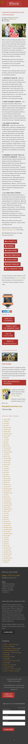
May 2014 (6, 541)
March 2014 (7, 546)
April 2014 (6, 544)
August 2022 (7, 419)
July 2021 (6, 438)
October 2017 (7, 480)
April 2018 (6, 474)
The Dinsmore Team (14, 269)
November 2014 (8, 529)
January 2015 (7, 525)
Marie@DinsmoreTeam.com (12, 406)
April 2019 (6, 472)
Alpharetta (11, 241)
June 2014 (6, 539)
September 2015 (8, 509)
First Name (5, 715)
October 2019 (7, 462)
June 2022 (6, 423)
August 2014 (7, 535)
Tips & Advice (18, 278)
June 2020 (6, 454)
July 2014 (6, 537)
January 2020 (7, 460)
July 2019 (6, 466)
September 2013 (8, 558)
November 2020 (8, 452)
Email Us (10, 342)
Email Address (7, 709)
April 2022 (6, 425)
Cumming (10, 246)
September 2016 (8, 493)
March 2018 (7, 476)
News (5, 658)
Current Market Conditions (11, 648)
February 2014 (7, 548)
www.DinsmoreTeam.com (8, 230)
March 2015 (7, 521)
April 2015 (6, 519)
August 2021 (7, 435)
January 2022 (7, 429)
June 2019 (6, 468)
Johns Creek (12, 260)
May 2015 (6, 517)
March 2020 (7, 456)
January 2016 (7, 501)
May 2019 (6, 470)
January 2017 (7, 486)
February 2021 (7, 448)
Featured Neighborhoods (10, 650)
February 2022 (7, 427)
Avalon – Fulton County (10, 644)
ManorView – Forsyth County (11, 652)
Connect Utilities (15, 396)
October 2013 (7, 556)
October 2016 (7, 491)
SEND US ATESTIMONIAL (8, 320)
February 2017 (7, 484)
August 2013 (7, 560)
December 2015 (8, 503)
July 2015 (6, 513)
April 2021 (6, 444)
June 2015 (6, 515)
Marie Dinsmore (12, 19)
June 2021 (6, 440)
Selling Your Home (8, 665)
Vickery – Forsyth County (10, 671)
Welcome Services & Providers (11, 383)
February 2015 (7, 523)
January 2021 (7, 450)
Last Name (5, 721)
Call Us (8, 335)
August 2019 (7, 464)
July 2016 (6, 495)
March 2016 (7, 497)
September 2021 (8, 433)
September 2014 (8, 533)
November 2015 (8, 505)
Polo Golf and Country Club (11, 660)
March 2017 (7, 482)
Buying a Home (8, 646)
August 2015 (7, 511)
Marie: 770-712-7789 (11, 575)
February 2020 (7, 458)
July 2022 (6, 421)
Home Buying (12, 251)
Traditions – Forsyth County (11, 669)
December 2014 (8, 527)
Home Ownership (13, 255)
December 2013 (8, 552)
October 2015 (7, 507)
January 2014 (7, 550)
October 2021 (7, 431)
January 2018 (7, 478)
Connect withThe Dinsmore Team (11, 327)
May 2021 (6, 442)
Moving (6, 654)
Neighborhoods (8, 656)
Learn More (8, 632)
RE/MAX (6, 662)
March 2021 (7, 446)
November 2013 (8, 554)
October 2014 (7, 531)
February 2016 (7, 499)
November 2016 (8, 488)
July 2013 (6, 562)
